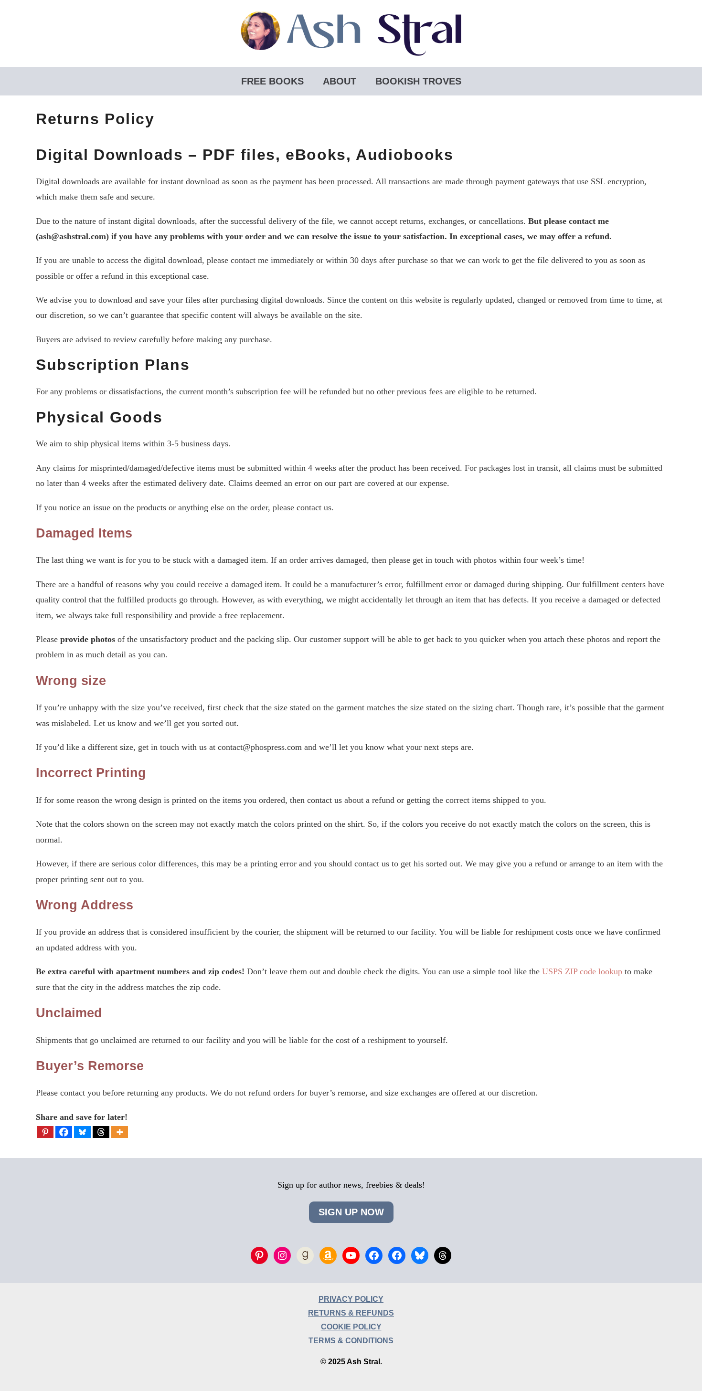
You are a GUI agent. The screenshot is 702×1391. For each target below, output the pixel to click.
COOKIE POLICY (351, 1327)
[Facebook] (63, 1132)
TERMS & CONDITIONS (351, 1341)
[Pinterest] (45, 1132)
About (339, 81)
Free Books (272, 81)
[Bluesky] (82, 1132)
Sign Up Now (351, 1212)
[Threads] (101, 1132)
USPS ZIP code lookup (582, 971)
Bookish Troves (418, 81)
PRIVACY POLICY (351, 1299)
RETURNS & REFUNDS (351, 1313)
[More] (119, 1132)
